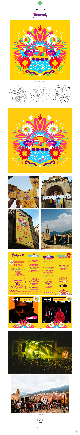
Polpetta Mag (41, 414)
